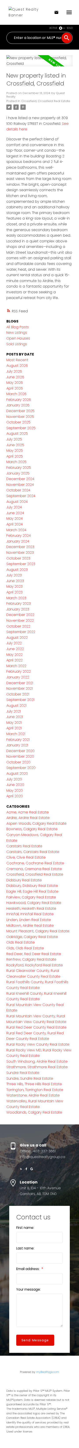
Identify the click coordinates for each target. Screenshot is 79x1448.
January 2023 (17, 609)
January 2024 (17, 541)
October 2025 (18, 422)
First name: (25, 1227)
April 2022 (14, 660)
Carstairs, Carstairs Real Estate (32, 851)
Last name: (25, 1248)
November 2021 (19, 688)
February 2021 (18, 739)
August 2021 (16, 705)
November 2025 (20, 416)
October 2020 (18, 762)
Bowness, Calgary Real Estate (31, 829)
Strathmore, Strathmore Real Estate (37, 1067)
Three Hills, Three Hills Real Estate (34, 1084)
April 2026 (14, 388)
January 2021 (17, 745)
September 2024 (20, 495)
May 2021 (14, 722)
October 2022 (18, 626)
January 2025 (17, 473)
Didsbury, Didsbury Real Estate (32, 885)
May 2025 (14, 450)
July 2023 (14, 575)
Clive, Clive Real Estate (26, 857)
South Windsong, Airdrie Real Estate (37, 1061)
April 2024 (14, 524)
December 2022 (20, 614)
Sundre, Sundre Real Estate (29, 1078)
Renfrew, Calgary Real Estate (31, 959)
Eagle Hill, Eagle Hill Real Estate (32, 891)
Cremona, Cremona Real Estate (34, 868)
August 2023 (17, 569)
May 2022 (14, 654)
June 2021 (14, 716)
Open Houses (18, 338)
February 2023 (18, 603)
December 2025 (20, 410)
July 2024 (14, 507)
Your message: (28, 1289)
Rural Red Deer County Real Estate (36, 1027)
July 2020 (14, 779)
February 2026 (18, 399)
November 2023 (20, 552)
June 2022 (15, 648)
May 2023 (14, 586)
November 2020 (20, 756)
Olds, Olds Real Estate (25, 948)
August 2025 (17, 433)
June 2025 (15, 445)
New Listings (16, 332)
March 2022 (16, 665)
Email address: (28, 1269)
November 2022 (20, 620)
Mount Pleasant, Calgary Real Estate (37, 931)
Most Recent (17, 360)
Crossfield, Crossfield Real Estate (45, 101)
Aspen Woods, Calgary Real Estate (36, 823)
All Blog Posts (17, 327)
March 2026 (16, 393)
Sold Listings (16, 344)
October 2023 (18, 558)
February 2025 (18, 467)
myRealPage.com (47, 1372)
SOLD (70, 28)
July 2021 (13, 711)
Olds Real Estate (20, 942)
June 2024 (15, 512)
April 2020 (14, 796)
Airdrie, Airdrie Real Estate (28, 817)
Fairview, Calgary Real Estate (31, 897)
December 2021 (19, 682)
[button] (21, 1169)
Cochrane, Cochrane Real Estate (35, 863)
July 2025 (14, 439)
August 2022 (17, 637)
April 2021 (14, 728)
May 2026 (14, 382)
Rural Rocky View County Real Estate (37, 1044)
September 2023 (20, 563)
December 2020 (20, 750)
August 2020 (17, 773)
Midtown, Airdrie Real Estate (30, 925)
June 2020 (15, 784)
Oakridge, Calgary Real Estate (32, 936)
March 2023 (16, 597)
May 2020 (14, 790)
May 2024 (14, 518)
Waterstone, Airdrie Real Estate (33, 1095)
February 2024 (18, 535)
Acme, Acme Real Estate (27, 812)
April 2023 (14, 592)
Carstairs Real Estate (24, 846)
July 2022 (14, 643)
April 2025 (14, 456)
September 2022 (20, 631)
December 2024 (20, 478)
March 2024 (16, 530)
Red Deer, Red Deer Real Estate (33, 953)
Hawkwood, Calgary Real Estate (33, 902)
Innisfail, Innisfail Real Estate (30, 914)
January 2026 (17, 405)
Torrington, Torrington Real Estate (34, 1089)
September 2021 (20, 699)
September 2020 (21, 767)
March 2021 (15, 733)
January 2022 (17, 677)
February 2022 (18, 671)
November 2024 (20, 484)
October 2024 (18, 490)
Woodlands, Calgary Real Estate (34, 1112)
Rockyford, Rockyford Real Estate (34, 965)
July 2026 (14, 371)
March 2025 (16, 461)
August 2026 (17, 365)
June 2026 (15, 377)
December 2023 (20, 546)
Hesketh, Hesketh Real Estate (31, 908)
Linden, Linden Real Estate (28, 919)
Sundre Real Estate (22, 1072)
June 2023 (15, 580)
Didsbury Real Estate (24, 880)
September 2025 (21, 428)
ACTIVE (53, 28)
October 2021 (17, 694)
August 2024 (17, 501)
